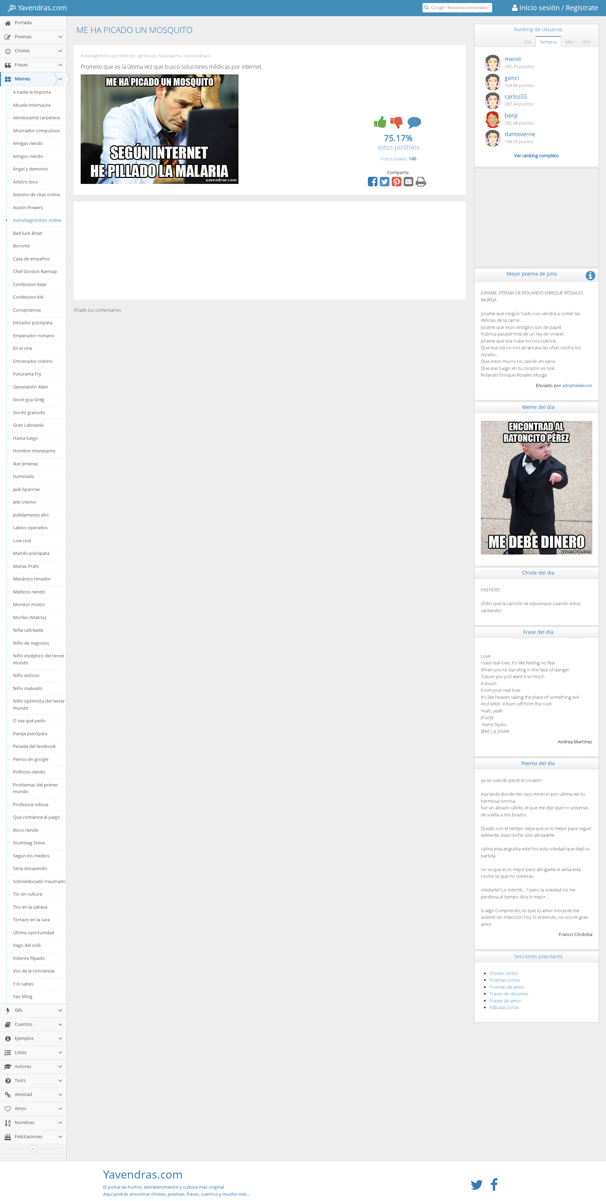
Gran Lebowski (28, 425)
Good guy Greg (28, 399)
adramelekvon (577, 385)
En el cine (22, 348)
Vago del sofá (27, 945)
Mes (569, 42)
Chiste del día (538, 572)
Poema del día (538, 763)
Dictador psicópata (32, 322)
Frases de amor (505, 1000)
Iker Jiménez (25, 463)
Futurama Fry (27, 374)
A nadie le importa (32, 92)
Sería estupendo (30, 868)
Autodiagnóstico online (37, 220)
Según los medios (31, 855)
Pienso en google (30, 759)
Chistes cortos (504, 973)
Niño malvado (27, 688)
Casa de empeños (31, 259)
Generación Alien (30, 387)
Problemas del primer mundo (35, 788)
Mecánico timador (32, 579)
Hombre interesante (34, 450)
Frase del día (538, 632)
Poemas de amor (507, 987)
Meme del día (538, 407)
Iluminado (23, 476)
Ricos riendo (26, 830)
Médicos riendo (29, 592)
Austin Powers (28, 207)
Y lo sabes (23, 984)
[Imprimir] (422, 184)
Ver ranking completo (536, 155)
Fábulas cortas (504, 1007)
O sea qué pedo (29, 720)
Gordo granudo (29, 412)
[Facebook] (373, 184)
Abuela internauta (31, 105)
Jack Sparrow (26, 489)
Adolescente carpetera (36, 117)
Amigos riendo (28, 156)
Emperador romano (33, 335)
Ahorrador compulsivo (36, 130)
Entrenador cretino (33, 361)
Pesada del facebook (34, 746)
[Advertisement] (270, 250)
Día (528, 42)
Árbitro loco (25, 182)
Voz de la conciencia (33, 971)
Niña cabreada (28, 630)
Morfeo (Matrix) (29, 617)
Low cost (22, 540)
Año (587, 42)
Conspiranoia (27, 310)
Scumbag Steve (29, 843)
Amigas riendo (28, 143)
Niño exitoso (26, 675)
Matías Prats (26, 566)
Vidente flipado (29, 958)
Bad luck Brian (27, 233)
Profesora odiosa (30, 804)
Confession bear (30, 284)
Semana (548, 42)
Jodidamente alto (31, 515)
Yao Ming (22, 996)
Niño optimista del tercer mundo (39, 704)
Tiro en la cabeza (30, 907)
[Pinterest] (397, 184)
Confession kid (28, 297)
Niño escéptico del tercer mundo (39, 659)
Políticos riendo (29, 772)
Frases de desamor (509, 993)
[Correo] (409, 184)
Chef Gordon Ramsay (35, 271)
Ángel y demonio (30, 169)
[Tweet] (385, 184)
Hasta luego (25, 438)
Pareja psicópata (30, 733)
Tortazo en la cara (31, 919)
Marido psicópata (31, 553)
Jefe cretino (24, 502)
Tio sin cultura (27, 894)
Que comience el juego (36, 817)
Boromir (21, 246)
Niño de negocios (31, 643)
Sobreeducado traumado (39, 881)
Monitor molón (29, 604)
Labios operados (30, 527)
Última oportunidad (33, 932)
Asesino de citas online (36, 194)
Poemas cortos (505, 980)
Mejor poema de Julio (532, 273)
